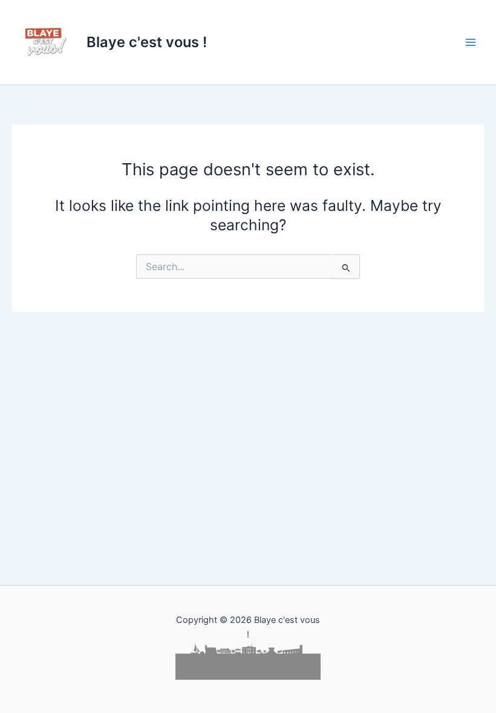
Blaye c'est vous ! (146, 42)
